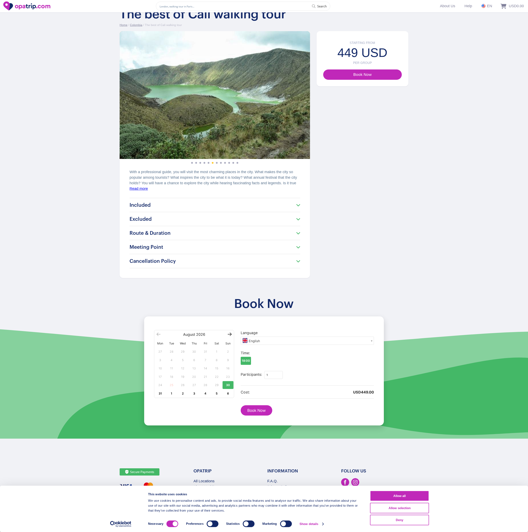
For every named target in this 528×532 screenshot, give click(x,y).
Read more (139, 189)
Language (249, 333)
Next (304, 100)
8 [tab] (221, 163)
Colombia (136, 25)
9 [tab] (225, 163)
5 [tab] (208, 163)
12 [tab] (237, 163)
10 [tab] (229, 163)
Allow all (399, 496)
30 (228, 385)
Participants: (251, 374)
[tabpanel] (215, 95)
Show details (308, 524)
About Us (447, 6)
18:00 (246, 360)
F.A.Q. (272, 481)
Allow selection (400, 508)
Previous (126, 100)
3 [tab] (200, 163)
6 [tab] (213, 163)
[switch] (212, 523)
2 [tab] (196, 163)
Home (123, 25)
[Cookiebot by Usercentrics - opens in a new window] (121, 524)
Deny (399, 520)
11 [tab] (233, 163)
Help (468, 6)
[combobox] (307, 341)
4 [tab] (204, 163)
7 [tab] (217, 163)
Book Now (256, 410)
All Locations (203, 481)
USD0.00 (516, 6)
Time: (245, 353)
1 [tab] (192, 163)
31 (160, 393)
